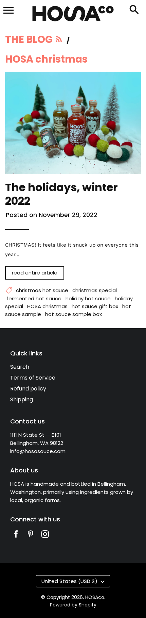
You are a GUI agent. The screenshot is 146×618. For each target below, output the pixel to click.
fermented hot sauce (33, 298)
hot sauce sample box (73, 314)
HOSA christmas (47, 306)
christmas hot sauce (42, 290)
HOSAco (94, 597)
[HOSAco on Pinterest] (30, 538)
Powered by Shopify (73, 604)
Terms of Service (32, 378)
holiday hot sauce (88, 298)
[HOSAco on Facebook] (16, 538)
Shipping (21, 399)
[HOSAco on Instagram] (45, 538)
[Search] (134, 10)
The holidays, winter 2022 (61, 194)
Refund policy (28, 388)
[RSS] (59, 41)
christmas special (94, 290)
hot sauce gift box (95, 306)
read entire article (34, 272)
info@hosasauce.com (38, 451)
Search (19, 367)
